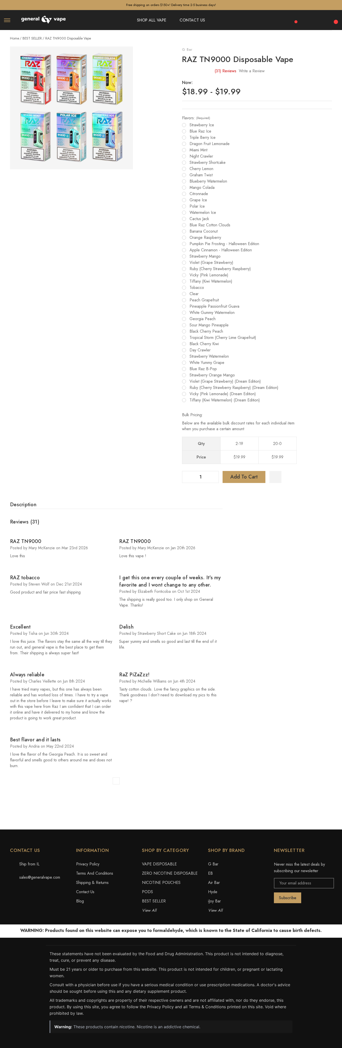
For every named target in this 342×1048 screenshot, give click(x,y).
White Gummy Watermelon (212, 313)
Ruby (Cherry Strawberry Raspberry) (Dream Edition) (234, 388)
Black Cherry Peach (206, 331)
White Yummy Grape (207, 363)
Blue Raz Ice (200, 131)
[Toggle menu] (7, 20)
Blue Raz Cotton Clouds (210, 225)
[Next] (116, 781)
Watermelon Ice (203, 213)
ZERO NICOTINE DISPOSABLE (170, 873)
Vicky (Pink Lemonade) (209, 275)
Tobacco (197, 288)
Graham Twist (201, 175)
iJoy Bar (214, 901)
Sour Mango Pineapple (209, 325)
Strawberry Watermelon (209, 356)
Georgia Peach (203, 319)
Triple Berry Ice (203, 138)
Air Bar (214, 882)
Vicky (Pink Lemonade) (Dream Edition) (223, 394)
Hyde (212, 892)
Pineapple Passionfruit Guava (214, 306)
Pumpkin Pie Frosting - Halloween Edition (224, 244)
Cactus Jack (199, 219)
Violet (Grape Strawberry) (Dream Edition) (225, 381)
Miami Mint (198, 150)
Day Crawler (200, 350)
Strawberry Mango (205, 256)
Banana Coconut (204, 231)
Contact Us (85, 892)
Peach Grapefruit (204, 300)
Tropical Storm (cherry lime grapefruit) (223, 338)
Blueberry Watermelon (208, 181)
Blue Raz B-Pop (203, 369)
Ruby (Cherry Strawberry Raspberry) (220, 269)
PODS (147, 892)
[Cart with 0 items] (335, 19)
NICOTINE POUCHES (161, 882)
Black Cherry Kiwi (204, 344)
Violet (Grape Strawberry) (211, 263)
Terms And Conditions (94, 873)
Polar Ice (197, 206)
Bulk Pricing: (192, 415)
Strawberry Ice (202, 125)
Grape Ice (198, 200)
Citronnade (199, 194)
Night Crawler (201, 156)
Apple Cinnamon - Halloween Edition (221, 250)
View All (149, 910)
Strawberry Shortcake (208, 163)
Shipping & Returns (92, 882)
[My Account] (321, 20)
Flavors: (196, 118)
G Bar (187, 50)
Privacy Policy (87, 864)
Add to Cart (244, 476)
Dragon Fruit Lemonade (210, 144)
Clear (194, 294)
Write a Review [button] (252, 71)
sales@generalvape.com (39, 877)
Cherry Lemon (201, 169)
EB (210, 873)
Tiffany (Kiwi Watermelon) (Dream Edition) (225, 400)
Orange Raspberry (205, 238)
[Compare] (294, 19)
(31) (225, 71)
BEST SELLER (154, 901)
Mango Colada (202, 188)
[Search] (308, 19)
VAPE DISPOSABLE (159, 864)
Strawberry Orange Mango (212, 375)
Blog (80, 901)
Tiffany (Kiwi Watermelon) (211, 281)
